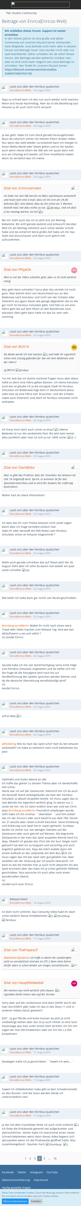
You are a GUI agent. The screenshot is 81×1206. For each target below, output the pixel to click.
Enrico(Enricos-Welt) (20, 90)
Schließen (36, 1201)
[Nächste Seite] (61, 1158)
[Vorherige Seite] (20, 1158)
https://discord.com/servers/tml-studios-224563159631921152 (31, 71)
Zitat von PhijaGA (17, 269)
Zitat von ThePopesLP (21, 950)
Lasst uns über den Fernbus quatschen (34, 86)
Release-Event (19, 899)
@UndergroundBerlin (15, 625)
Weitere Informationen (15, 1201)
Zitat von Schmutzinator (22, 188)
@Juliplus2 (23, 957)
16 (55, 1158)
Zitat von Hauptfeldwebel (24, 982)
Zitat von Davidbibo (19, 467)
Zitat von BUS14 (16, 346)
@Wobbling (9, 744)
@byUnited (10, 957)
